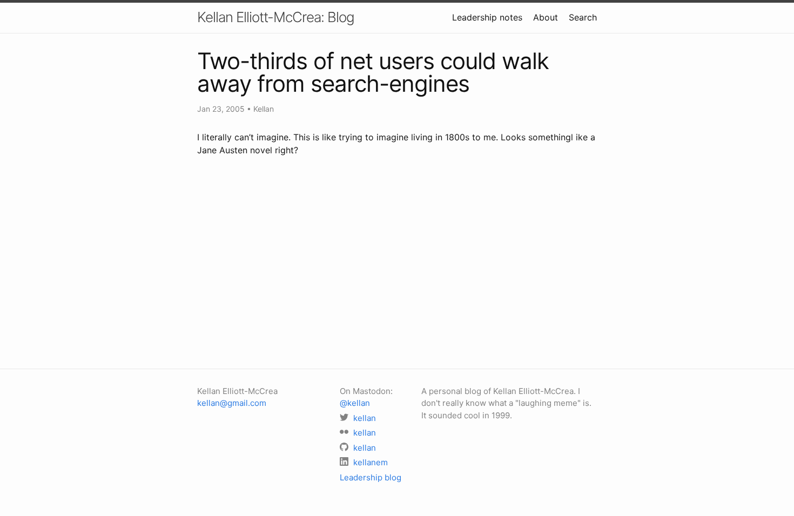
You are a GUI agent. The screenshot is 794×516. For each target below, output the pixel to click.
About (545, 17)
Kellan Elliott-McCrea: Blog (275, 17)
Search (583, 17)
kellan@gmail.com (231, 403)
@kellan (355, 403)
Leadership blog (370, 477)
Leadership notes (487, 17)
